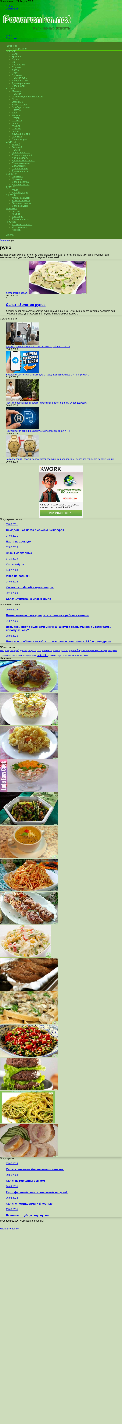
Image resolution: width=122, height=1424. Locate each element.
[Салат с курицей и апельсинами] (29, 791)
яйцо (86, 655)
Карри (15, 131)
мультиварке (101, 650)
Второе (10, 88)
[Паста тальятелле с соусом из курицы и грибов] (29, 1023)
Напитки (11, 208)
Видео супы (18, 86)
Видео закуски (20, 206)
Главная (4, 240)
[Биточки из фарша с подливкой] (29, 691)
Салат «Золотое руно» (26, 305)
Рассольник (18, 64)
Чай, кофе (17, 216)
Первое (11, 51)
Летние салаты (20, 158)
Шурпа (15, 72)
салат (42, 654)
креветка (64, 651)
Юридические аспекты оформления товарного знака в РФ (38, 431)
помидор (26, 655)
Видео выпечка (20, 182)
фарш (64, 655)
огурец (3, 655)
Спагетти (17, 120)
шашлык (79, 655)
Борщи (15, 59)
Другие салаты (20, 171)
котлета (47, 650)
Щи (13, 62)
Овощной (17, 147)
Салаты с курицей (22, 155)
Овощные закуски (22, 203)
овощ (115, 651)
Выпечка (11, 174)
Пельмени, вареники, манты (27, 96)
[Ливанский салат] (29, 1056)
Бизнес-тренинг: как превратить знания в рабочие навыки (38, 346)
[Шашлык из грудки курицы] (29, 923)
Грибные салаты (21, 152)
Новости (16, 230)
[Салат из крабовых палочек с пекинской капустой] (25, 957)
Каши (15, 123)
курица (83, 650)
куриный (74, 650)
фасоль (71, 655)
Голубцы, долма (21, 107)
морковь (91, 651)
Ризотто (16, 110)
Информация (19, 48)
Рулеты (16, 118)
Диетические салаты (23, 160)
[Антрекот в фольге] (29, 990)
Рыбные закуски (21, 200)
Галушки (16, 128)
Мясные (16, 91)
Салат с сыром (20, 168)
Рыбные (16, 94)
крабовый (56, 651)
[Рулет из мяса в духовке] (29, 1156)
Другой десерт (20, 192)
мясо (110, 651)
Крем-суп (17, 56)
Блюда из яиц (19, 104)
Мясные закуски (21, 198)
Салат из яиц (19, 166)
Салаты (11, 142)
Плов (15, 99)
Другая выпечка (20, 184)
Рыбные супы (19, 78)
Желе (15, 190)
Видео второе (19, 139)
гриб (16, 650)
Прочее (11, 222)
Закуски (11, 195)
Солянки (16, 67)
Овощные (17, 102)
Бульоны (17, 75)
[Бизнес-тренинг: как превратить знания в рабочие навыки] (22, 344)
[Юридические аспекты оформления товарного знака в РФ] (22, 428)
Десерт (10, 187)
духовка (23, 651)
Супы (15, 54)
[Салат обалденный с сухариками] (29, 724)
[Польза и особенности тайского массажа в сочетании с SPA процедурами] (22, 400)
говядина (9, 651)
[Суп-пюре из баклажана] (29, 857)
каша (39, 651)
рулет (33, 655)
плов (20, 655)
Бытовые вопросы (22, 224)
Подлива (17, 136)
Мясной (16, 144)
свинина (53, 655)
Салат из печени (21, 163)
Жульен (16, 126)
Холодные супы (20, 80)
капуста (32, 650)
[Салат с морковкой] (29, 890)
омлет (8, 655)
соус (59, 655)
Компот (16, 214)
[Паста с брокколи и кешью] (29, 1089)
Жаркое (16, 115)
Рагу (14, 112)
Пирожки (17, 179)
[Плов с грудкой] (29, 758)
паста (15, 655)
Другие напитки (20, 219)
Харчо (15, 70)
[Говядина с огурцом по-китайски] (29, 824)
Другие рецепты (21, 83)
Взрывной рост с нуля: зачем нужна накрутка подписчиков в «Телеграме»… (48, 374)
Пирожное (17, 176)
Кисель (15, 211)
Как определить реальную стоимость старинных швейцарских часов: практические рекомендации (60, 459)
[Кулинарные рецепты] (36, 30)
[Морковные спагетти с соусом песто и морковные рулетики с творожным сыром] (27, 1122)
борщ (2, 651)
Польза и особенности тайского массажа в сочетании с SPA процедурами (46, 403)
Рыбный (16, 150)
